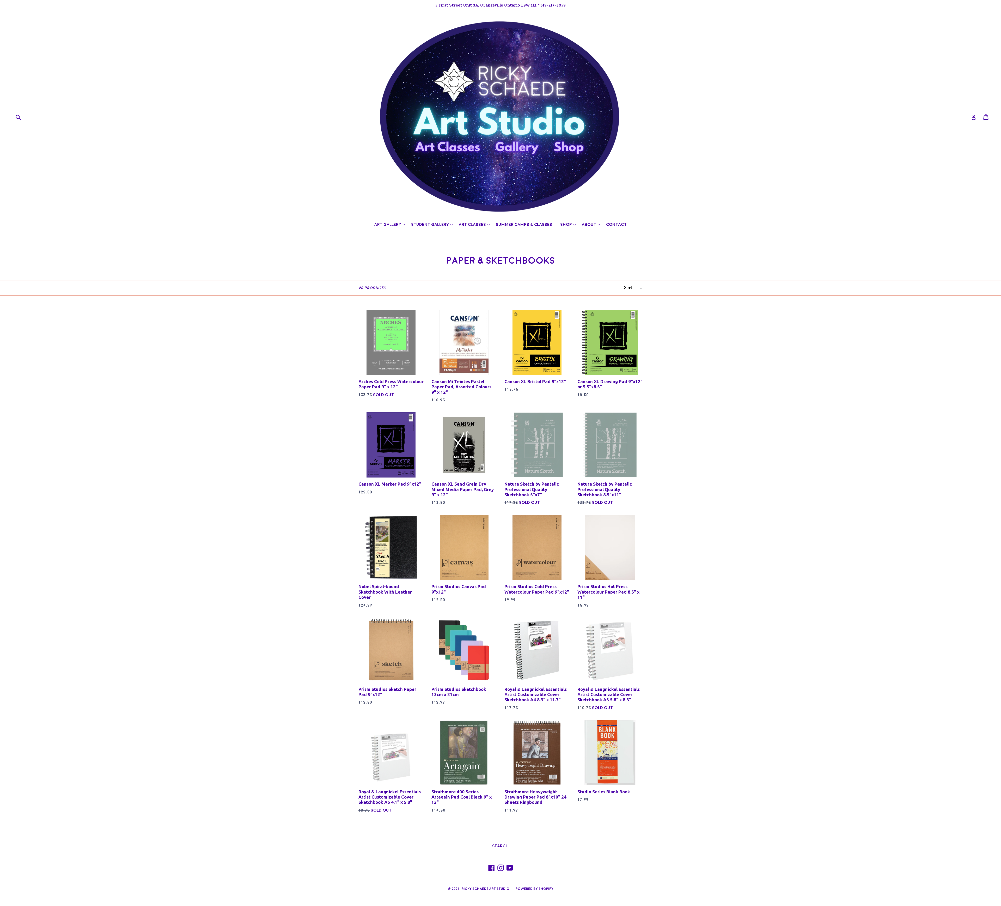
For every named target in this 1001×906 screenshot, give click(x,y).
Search (500, 846)
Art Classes (475, 224)
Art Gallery (390, 224)
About (592, 224)
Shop (569, 224)
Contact (616, 224)
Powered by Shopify (534, 889)
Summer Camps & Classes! (525, 224)
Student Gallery (433, 224)
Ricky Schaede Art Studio (485, 889)
